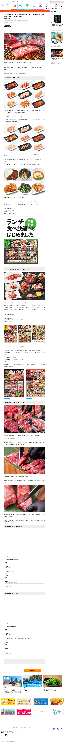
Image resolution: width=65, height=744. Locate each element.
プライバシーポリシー (32, 727)
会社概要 (15, 727)
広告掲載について (23, 727)
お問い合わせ (40, 729)
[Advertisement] (32, 720)
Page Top (7, 733)
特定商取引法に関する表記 (30, 729)
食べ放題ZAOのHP (9, 586)
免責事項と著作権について (18, 729)
